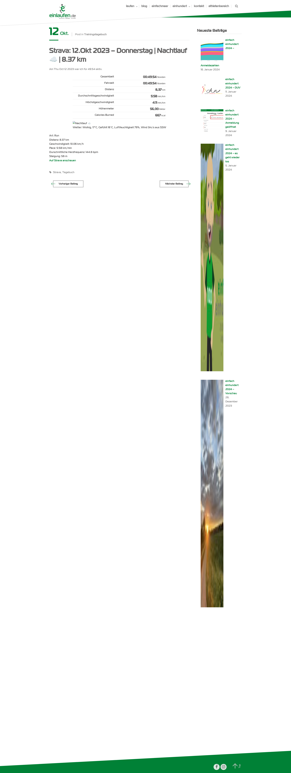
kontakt (199, 6)
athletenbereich (219, 6)
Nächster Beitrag (174, 183)
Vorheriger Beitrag (68, 183)
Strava (57, 172)
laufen (130, 6)
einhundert (180, 6)
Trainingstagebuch (95, 34)
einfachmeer (160, 6)
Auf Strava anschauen (62, 160)
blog (144, 6)
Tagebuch (68, 172)
